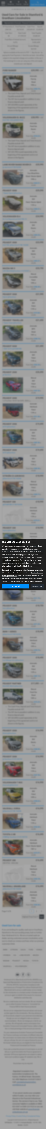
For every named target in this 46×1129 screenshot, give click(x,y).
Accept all (16, 586)
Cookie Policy (25, 566)
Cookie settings (37, 586)
